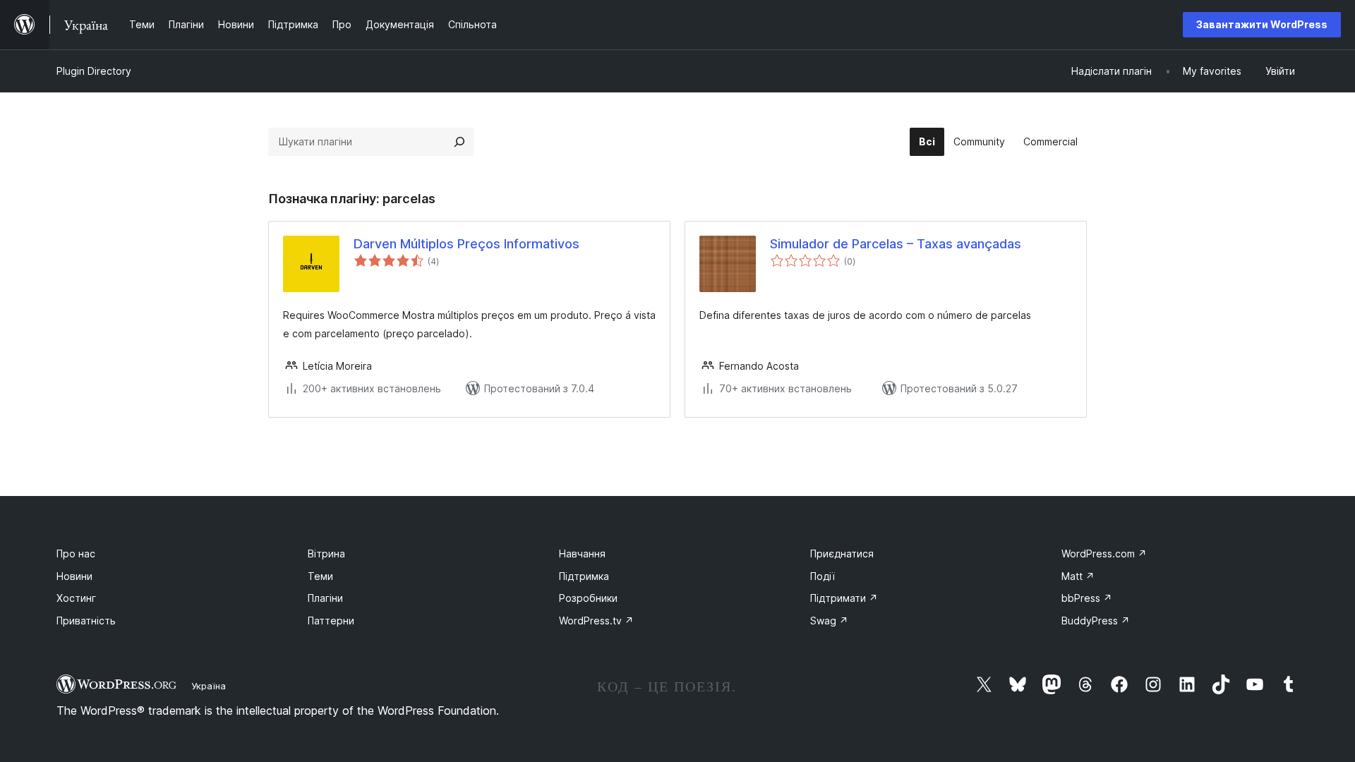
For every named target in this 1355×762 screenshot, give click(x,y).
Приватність (86, 621)
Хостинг (76, 598)
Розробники (588, 598)
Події (822, 576)
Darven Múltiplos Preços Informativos (466, 243)
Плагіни (325, 598)
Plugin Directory (93, 71)
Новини (74, 576)
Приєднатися (842, 554)
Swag (829, 621)
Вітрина (326, 554)
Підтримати (844, 598)
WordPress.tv (596, 621)
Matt (1078, 576)
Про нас (75, 554)
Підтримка (584, 576)
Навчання (582, 554)
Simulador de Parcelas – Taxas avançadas (895, 243)
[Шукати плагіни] (459, 142)
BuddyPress (1095, 621)
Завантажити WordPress (1261, 24)
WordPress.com (1104, 554)
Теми (320, 576)
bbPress (1086, 598)
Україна (208, 685)
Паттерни (331, 621)
